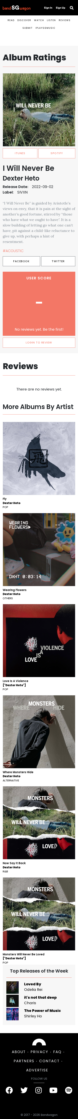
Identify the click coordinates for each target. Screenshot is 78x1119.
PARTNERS (24, 1061)
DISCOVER (24, 20)
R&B (5, 871)
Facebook (21, 261)
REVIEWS (65, 20)
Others (8, 598)
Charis (30, 1002)
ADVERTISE (37, 1070)
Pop (5, 507)
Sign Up (60, 7)
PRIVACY (39, 1051)
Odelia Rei (33, 989)
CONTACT (49, 1061)
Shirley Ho (33, 1016)
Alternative (11, 780)
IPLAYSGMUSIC (46, 27)
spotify (57, 153)
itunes (20, 153)
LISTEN (51, 20)
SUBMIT (27, 27)
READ (11, 20)
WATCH (39, 20)
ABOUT (19, 1051)
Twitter (58, 261)
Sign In (48, 7)
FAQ (57, 1051)
